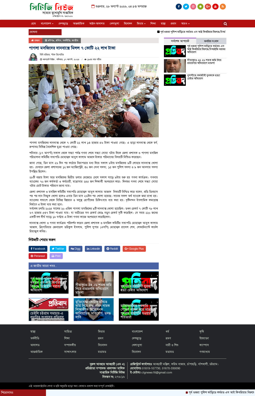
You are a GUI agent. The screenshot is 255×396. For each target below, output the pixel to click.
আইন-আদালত (97, 23)
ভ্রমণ (100, 338)
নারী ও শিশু (172, 345)
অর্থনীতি (66, 40)
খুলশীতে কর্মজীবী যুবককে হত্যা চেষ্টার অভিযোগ (137, 288)
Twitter (59, 249)
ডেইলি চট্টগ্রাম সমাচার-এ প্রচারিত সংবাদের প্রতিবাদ (47, 315)
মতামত (102, 352)
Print (57, 256)
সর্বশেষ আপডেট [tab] (180, 41)
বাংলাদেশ (46, 23)
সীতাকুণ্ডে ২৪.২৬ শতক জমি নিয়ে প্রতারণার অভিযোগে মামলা (93, 289)
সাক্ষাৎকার (70, 352)
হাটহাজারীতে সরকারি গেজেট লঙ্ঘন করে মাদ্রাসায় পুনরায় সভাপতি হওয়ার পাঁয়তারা (138, 311)
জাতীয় (75, 40)
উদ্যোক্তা (204, 338)
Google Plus (136, 249)
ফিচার (140, 23)
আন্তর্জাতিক (78, 23)
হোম (33, 23)
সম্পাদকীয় (70, 345)
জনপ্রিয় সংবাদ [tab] (211, 41)
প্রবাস (173, 23)
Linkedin (94, 249)
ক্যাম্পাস (204, 345)
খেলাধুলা (114, 23)
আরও (184, 23)
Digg (77, 249)
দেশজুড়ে (63, 23)
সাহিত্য (68, 331)
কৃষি (201, 331)
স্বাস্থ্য (163, 23)
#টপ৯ (51, 40)
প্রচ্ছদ (37, 40)
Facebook (38, 249)
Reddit (113, 249)
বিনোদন (128, 23)
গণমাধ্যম (204, 352)
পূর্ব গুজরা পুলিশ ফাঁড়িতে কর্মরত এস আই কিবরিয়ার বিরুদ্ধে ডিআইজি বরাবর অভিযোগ (194, 32)
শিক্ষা (153, 23)
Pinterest (39, 256)
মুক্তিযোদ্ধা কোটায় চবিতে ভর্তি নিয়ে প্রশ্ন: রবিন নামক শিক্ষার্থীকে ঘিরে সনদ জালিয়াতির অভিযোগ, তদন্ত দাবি (93, 309)
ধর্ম (167, 331)
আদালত (35, 345)
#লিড (58, 40)
